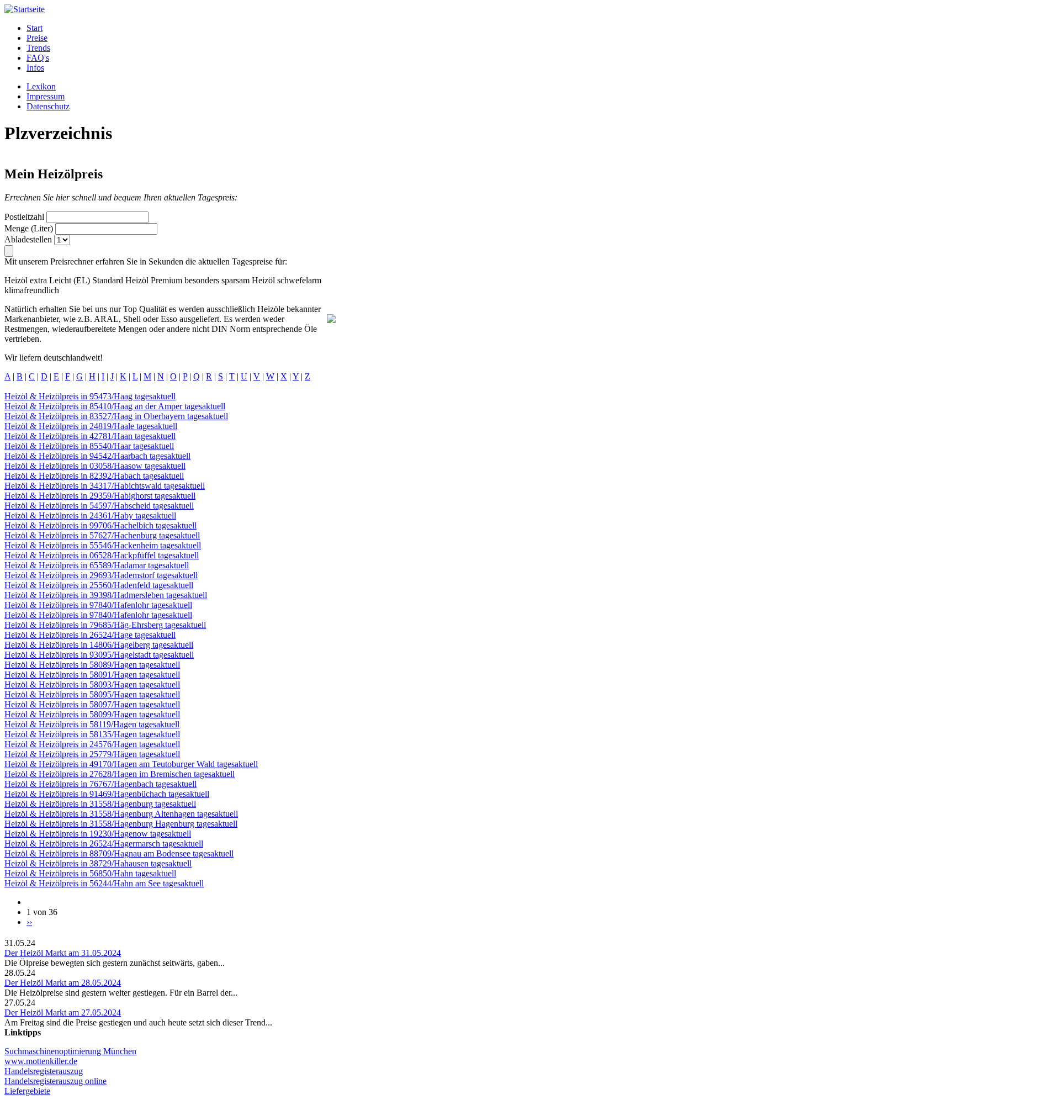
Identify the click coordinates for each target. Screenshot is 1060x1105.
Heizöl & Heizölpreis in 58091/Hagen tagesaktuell (92, 674)
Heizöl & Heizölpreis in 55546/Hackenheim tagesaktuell (102, 545)
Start (34, 28)
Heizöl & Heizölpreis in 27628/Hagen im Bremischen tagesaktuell (119, 774)
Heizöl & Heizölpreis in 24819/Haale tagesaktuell (90, 426)
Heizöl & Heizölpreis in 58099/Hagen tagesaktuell (92, 714)
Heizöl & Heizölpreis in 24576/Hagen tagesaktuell (92, 744)
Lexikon (41, 86)
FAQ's (37, 57)
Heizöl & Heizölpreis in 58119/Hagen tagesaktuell (91, 724)
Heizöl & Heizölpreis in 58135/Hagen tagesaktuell (92, 734)
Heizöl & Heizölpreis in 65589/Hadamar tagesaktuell (96, 565)
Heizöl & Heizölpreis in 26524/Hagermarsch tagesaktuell (103, 843)
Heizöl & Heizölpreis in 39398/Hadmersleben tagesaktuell (105, 595)
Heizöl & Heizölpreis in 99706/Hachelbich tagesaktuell (100, 525)
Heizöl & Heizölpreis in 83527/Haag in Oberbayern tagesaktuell (116, 416)
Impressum (45, 96)
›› (29, 922)
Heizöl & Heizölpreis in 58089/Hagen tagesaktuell (92, 664)
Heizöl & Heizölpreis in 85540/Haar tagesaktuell (89, 446)
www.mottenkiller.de (40, 1061)
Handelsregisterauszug (43, 1071)
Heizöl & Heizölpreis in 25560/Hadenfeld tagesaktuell (98, 585)
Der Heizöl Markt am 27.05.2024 (62, 1012)
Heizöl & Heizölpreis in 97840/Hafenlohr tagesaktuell (98, 605)
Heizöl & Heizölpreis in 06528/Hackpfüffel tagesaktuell (101, 555)
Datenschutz (48, 106)
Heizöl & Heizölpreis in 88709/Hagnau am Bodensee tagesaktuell (119, 853)
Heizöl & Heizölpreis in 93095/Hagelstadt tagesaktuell (99, 654)
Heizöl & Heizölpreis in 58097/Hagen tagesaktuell (92, 704)
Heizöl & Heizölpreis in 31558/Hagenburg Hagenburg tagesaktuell (120, 823)
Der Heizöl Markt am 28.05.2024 (62, 982)
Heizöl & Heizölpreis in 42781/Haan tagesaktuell (90, 436)
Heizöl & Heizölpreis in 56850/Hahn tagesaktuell (90, 873)
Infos (35, 67)
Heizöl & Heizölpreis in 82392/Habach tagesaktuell (94, 475)
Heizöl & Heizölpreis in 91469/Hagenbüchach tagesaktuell (106, 794)
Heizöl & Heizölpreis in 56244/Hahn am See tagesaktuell (104, 883)
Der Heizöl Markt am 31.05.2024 (62, 953)
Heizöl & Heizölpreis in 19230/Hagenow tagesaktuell (97, 833)
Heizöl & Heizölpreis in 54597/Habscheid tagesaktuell (99, 505)
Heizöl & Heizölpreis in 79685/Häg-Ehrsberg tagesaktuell (105, 625)
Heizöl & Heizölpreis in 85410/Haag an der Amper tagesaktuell (114, 406)
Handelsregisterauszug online (55, 1081)
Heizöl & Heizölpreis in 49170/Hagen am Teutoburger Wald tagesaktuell (131, 764)
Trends (38, 47)
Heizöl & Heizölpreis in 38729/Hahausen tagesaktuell (98, 863)
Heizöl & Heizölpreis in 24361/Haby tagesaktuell (90, 515)
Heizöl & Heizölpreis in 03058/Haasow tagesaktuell (95, 465)
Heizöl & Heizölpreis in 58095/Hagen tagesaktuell (92, 694)
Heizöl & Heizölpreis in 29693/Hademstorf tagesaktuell (101, 575)
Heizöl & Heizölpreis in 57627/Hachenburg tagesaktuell (102, 535)
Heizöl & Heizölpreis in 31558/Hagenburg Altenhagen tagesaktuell (121, 813)
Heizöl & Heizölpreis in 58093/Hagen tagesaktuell (92, 684)
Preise (36, 38)
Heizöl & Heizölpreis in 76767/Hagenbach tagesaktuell (100, 784)
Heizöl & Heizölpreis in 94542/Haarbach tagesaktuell (97, 456)
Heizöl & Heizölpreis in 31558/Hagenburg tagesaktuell (100, 803)
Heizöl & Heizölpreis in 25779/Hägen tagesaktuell (92, 754)
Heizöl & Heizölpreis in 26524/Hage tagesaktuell (90, 634)
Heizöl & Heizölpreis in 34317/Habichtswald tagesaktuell (104, 485)
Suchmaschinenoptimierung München (70, 1051)
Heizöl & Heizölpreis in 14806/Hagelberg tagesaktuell (98, 644)
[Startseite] (24, 9)
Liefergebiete (27, 1091)
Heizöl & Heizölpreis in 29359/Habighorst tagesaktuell (99, 495)
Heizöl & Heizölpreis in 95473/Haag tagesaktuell (90, 396)
